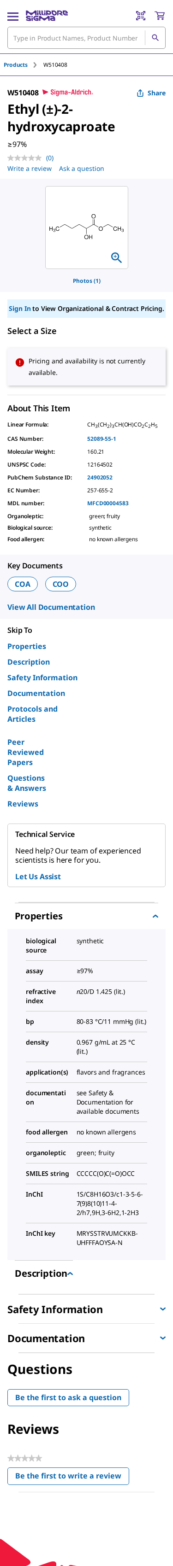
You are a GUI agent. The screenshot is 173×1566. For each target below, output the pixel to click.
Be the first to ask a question (68, 1397)
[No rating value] (26, 158)
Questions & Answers (26, 783)
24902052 (100, 477)
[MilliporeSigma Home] (47, 15)
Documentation (36, 693)
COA (22, 584)
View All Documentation (51, 607)
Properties (26, 646)
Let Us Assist (38, 876)
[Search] (155, 37)
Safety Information (42, 677)
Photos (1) (87, 281)
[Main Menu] (12, 15)
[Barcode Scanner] (140, 15)
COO (61, 584)
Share (157, 92)
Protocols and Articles (32, 714)
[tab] (23, 65)
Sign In (19, 308)
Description (28, 662)
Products (16, 65)
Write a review (29, 168)
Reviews (22, 804)
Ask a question (81, 168)
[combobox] (86, 37)
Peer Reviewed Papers (25, 752)
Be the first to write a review (72, 1478)
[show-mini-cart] (160, 16)
